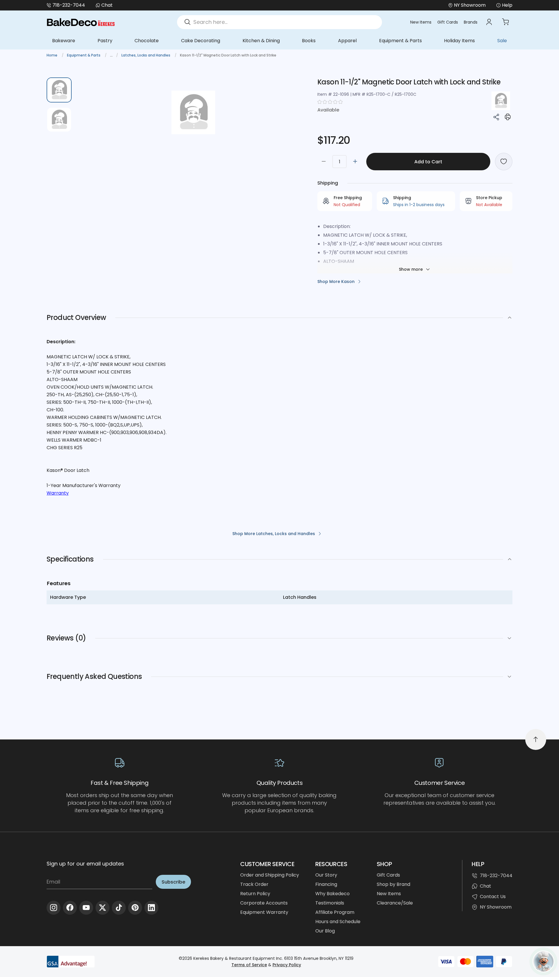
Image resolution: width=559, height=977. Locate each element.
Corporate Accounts (264, 903)
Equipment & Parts (400, 40)
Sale (502, 40)
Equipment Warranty (264, 912)
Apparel (347, 40)
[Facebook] (70, 908)
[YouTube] (86, 908)
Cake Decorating (200, 40)
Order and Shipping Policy (269, 875)
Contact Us (493, 896)
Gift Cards (447, 22)
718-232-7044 (68, 5)
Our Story (326, 875)
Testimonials (329, 903)
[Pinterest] (135, 908)
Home (52, 55)
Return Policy (255, 893)
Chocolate (147, 40)
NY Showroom (496, 907)
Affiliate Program (334, 912)
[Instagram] (54, 908)
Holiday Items (459, 40)
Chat (107, 5)
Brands (470, 22)
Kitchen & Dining (261, 40)
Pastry (105, 40)
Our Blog (325, 931)
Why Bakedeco (332, 893)
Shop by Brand (393, 884)
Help (507, 5)
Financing (326, 884)
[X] (102, 908)
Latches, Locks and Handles (146, 55)
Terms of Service (249, 965)
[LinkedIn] (151, 908)
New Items (420, 22)
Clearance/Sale (395, 903)
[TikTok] (119, 908)
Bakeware (63, 40)
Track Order (254, 884)
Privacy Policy (287, 965)
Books (309, 40)
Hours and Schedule (337, 921)
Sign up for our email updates (85, 863)
